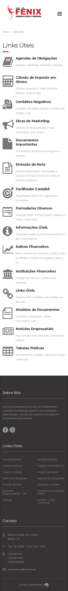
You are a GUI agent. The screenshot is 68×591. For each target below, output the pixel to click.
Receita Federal (12, 459)
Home (6, 31)
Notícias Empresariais (15, 478)
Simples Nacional (47, 459)
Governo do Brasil (47, 472)
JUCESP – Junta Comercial (46, 501)
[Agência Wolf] (46, 584)
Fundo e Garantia (12, 472)
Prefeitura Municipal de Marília (50, 492)
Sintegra (7, 499)
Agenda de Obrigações (50, 478)
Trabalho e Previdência (50, 465)
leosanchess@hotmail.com (22, 569)
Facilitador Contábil (48, 484)
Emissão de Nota (12, 484)
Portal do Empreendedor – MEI (15, 492)
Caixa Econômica (12, 465)
